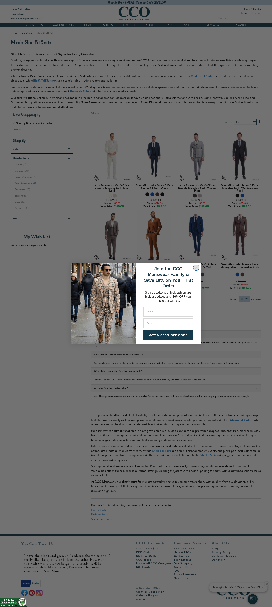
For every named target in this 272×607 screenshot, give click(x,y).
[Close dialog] (196, 268)
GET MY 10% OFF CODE (168, 335)
